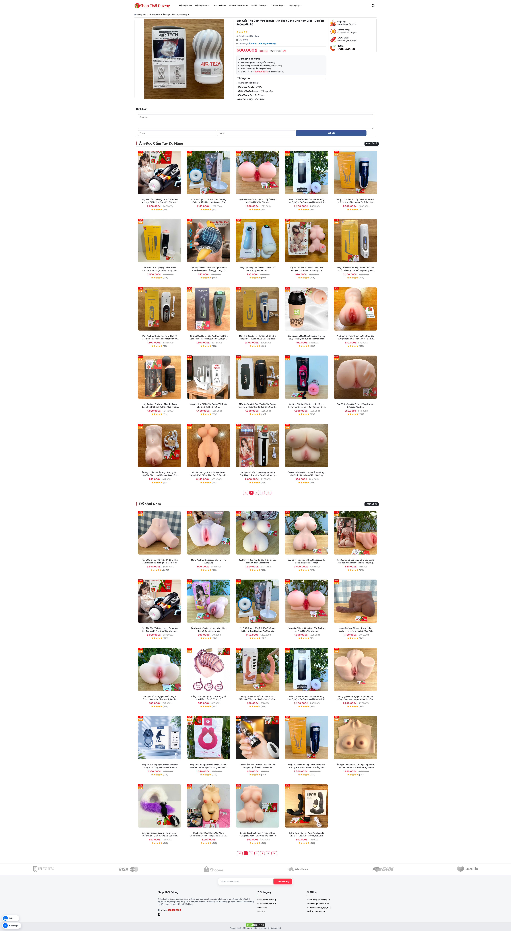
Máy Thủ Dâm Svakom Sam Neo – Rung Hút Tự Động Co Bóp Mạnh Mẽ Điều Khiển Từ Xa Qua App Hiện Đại (306, 202)
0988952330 (346, 49)
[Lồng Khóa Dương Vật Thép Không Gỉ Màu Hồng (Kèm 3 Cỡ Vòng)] (208, 669)
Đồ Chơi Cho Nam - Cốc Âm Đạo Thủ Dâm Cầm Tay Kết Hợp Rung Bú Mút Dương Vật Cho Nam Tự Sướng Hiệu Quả (208, 339)
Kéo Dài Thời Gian (237, 5)
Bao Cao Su (218, 5)
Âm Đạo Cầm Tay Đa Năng (262, 43)
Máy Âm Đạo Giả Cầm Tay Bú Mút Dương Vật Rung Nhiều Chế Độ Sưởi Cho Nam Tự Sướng (257, 407)
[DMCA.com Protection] (255, 925)
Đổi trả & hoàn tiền (316, 911)
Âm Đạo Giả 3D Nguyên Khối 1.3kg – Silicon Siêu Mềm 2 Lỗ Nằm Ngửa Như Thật (159, 699)
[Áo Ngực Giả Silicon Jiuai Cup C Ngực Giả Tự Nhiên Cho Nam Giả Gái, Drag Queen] (355, 737)
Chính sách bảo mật (267, 904)
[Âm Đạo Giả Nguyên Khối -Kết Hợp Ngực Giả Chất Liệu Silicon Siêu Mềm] (306, 445)
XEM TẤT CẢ (371, 143)
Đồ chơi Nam (150, 504)
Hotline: (170, 910)
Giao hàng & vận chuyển (319, 900)
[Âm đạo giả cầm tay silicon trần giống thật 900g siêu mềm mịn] (208, 601)
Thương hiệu (294, 5)
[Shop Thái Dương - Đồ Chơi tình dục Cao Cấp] (152, 5)
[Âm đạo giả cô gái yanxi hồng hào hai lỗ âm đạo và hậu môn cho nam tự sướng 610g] (355, 533)
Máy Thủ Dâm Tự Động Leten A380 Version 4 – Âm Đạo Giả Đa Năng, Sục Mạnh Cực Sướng (159, 270)
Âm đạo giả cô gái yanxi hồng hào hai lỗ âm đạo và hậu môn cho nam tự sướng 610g (355, 563)
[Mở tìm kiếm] (373, 5)
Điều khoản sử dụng (267, 900)
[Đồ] (208, 309)
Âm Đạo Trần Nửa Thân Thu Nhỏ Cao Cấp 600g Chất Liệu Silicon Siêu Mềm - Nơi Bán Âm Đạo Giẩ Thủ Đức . (355, 339)
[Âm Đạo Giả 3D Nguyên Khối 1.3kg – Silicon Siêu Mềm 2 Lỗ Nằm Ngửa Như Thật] (159, 669)
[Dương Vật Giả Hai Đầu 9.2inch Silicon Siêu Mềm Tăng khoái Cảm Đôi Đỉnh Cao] (257, 669)
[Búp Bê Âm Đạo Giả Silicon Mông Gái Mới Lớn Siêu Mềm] (355, 377)
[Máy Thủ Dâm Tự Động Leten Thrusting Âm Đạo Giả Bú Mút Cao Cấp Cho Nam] (159, 172)
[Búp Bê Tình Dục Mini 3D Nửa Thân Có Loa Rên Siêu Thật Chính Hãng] (257, 533)
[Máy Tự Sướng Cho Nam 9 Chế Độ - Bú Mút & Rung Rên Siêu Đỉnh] (257, 240)
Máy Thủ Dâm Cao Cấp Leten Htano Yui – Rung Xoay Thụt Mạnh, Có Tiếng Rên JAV (355, 202)
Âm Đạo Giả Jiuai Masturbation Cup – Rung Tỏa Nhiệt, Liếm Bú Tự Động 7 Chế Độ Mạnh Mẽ (306, 407)
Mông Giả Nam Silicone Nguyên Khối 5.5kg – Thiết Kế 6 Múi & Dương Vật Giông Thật (355, 631)
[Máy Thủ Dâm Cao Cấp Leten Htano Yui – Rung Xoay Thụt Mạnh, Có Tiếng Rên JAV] (355, 172)
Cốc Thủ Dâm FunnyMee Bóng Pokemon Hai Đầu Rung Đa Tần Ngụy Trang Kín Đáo (208, 270)
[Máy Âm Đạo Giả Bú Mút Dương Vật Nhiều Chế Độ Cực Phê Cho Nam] (208, 377)
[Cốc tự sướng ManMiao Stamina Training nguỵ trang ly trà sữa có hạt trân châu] (306, 309)
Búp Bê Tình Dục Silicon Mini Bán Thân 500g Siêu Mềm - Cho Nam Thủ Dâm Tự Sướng (257, 836)
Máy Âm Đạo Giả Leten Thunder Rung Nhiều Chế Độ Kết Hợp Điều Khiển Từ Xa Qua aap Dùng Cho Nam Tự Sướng (159, 407)
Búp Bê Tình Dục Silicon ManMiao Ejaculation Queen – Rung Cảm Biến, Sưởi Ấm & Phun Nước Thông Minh (208, 836)
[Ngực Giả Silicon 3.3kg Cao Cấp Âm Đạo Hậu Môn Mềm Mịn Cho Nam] (257, 172)
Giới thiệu (262, 907)
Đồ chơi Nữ (184, 5)
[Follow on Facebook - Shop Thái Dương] (159, 914)
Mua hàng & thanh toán (318, 904)
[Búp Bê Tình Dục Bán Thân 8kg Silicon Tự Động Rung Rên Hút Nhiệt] (306, 533)
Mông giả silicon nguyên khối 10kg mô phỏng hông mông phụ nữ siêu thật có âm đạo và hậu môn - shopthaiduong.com (355, 699)
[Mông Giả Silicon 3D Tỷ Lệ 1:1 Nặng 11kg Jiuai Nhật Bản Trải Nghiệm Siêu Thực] (159, 533)
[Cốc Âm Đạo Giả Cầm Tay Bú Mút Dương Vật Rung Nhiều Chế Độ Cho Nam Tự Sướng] (257, 377)
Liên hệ (261, 911)
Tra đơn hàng (282, 881)
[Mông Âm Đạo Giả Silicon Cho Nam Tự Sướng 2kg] (208, 533)
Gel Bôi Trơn (277, 5)
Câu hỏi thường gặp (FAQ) (319, 907)
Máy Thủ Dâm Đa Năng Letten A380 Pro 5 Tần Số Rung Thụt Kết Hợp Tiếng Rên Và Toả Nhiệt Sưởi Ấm (355, 270)
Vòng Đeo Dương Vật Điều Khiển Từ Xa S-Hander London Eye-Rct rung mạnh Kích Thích (208, 767)
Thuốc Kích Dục (258, 5)
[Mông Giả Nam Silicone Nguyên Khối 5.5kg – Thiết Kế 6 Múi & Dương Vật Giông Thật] (355, 601)
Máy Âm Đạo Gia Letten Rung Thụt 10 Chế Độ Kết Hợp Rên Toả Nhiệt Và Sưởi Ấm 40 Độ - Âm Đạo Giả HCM (159, 339)
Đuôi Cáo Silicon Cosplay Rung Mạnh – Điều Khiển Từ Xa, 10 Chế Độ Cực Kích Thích (159, 836)
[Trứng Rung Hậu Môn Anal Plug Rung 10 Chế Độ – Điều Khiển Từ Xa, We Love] (306, 806)
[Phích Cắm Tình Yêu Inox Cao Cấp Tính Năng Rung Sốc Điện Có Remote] (257, 737)
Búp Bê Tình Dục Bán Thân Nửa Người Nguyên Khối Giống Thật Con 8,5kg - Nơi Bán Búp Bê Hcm (208, 475)
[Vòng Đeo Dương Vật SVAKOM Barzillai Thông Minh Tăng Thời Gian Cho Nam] (159, 737)
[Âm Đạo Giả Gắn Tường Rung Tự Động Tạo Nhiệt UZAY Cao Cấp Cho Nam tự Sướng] (257, 445)
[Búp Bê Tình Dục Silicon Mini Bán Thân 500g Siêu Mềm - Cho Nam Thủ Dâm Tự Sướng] (257, 806)
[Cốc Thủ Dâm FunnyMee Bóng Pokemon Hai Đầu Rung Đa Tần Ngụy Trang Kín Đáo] (208, 240)
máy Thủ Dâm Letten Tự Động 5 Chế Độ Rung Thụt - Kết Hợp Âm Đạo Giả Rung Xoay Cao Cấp (257, 339)
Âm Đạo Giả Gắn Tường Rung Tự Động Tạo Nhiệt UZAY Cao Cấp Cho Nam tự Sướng (257, 475)
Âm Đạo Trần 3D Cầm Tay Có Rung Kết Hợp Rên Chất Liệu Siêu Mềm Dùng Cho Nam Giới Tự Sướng (159, 475)
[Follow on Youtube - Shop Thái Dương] (161, 914)
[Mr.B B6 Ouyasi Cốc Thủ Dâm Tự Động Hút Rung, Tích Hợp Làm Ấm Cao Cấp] (208, 172)
